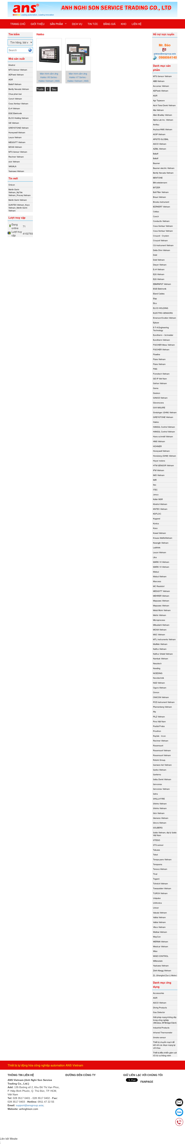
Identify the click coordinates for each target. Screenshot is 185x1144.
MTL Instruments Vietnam (164, 639)
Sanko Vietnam (159, 769)
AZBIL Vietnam (159, 148)
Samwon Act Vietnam (162, 764)
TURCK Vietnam (160, 893)
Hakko (156, 421)
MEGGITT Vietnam (16, 142)
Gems (155, 388)
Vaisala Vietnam (160, 912)
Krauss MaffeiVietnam (162, 537)
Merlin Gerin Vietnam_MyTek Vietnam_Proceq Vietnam (19, 192)
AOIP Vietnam (159, 134)
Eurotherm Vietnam (161, 339)
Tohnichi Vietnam (160, 883)
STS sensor (158, 844)
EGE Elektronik (15, 113)
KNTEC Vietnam (160, 508)
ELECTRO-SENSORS (163, 312)
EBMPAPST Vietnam (162, 283)
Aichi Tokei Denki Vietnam (164, 105)
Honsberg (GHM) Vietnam (164, 455)
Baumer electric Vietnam (163, 168)
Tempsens (157, 864)
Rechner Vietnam (16, 156)
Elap (155, 298)
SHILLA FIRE (159, 798)
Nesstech (157, 663)
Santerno (157, 774)
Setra (155, 793)
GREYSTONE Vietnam (18, 127)
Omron (156, 692)
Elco (155, 303)
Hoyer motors (159, 460)
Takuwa (156, 849)
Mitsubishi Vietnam (161, 624)
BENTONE (158, 177)
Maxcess (157, 581)
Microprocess (159, 619)
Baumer (156, 163)
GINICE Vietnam (160, 397)
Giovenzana (158, 402)
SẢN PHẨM (56, 24)
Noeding (156, 668)
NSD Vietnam (159, 682)
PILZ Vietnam (159, 716)
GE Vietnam (13, 122)
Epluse (156, 322)
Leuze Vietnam (14, 137)
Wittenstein (158, 960)
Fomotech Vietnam (161, 373)
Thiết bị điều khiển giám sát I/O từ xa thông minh (165, 1054)
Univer (156, 907)
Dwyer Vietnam (159, 264)
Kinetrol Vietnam (160, 504)
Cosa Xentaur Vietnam (18, 103)
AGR (10, 79)
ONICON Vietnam (161, 697)
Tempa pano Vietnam (162, 859)
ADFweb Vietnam (16, 74)
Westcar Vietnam (160, 946)
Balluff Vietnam (14, 84)
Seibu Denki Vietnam (162, 779)
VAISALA (12, 166)
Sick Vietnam (158, 813)
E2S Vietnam (158, 274)
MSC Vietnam (159, 634)
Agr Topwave (159, 100)
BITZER (156, 187)
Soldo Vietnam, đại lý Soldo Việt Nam (165, 834)
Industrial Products (161, 1027)
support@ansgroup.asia (29, 1105)
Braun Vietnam (159, 196)
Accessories (158, 993)
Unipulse (157, 898)
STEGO (156, 840)
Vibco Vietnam (159, 927)
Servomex (157, 784)
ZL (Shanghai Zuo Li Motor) (165, 975)
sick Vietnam (14, 161)
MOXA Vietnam (15, 146)
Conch (156, 216)
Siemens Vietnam (160, 817)
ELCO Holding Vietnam (18, 117)
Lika (155, 557)
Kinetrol (11, 64)
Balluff (155, 153)
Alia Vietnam (158, 110)
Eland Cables (159, 293)
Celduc (156, 211)
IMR (155, 479)
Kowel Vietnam (159, 532)
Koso (155, 528)
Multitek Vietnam (160, 644)
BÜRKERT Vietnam (161, 206)
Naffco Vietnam (159, 648)
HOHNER (157, 446)
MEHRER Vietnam (161, 595)
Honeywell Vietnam (16, 132)
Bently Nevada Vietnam (18, 89)
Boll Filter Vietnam (161, 192)
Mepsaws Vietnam (161, 600)
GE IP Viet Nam (160, 378)
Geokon (156, 393)
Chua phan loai (14, 93)
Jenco (155, 494)
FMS (155, 368)
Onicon (11, 184)
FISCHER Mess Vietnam (164, 344)
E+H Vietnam (14, 108)
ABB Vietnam (158, 81)
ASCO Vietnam (159, 143)
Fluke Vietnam (159, 359)
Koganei (156, 518)
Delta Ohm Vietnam (161, 250)
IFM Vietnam (158, 470)
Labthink (156, 547)
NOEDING (157, 673)
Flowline (156, 354)
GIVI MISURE (159, 407)
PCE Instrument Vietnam (164, 702)
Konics (156, 523)
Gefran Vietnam (160, 383)
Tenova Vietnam (160, 868)
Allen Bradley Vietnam (162, 114)
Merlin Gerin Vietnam (17, 199)
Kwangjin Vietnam (160, 542)
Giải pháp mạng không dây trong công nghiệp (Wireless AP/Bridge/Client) (165, 1020)
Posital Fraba (159, 726)
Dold (155, 254)
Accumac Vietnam (161, 85)
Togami (156, 878)
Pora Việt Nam (159, 721)
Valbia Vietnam (159, 917)
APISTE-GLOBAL (161, 139)
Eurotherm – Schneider (163, 334)
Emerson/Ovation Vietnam (164, 317)
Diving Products (160, 1007)
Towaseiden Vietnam (162, 888)
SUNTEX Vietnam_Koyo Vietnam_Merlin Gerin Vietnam (19, 207)
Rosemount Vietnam (162, 750)
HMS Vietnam (159, 441)
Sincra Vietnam (159, 822)
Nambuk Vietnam (160, 658)
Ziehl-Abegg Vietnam (162, 970)
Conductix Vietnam (161, 221)
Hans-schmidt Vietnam (163, 436)
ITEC (155, 489)
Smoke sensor (159, 1037)
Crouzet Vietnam (160, 240)
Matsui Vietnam (159, 576)
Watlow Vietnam (160, 931)
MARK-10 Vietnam (161, 561)
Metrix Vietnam (159, 615)
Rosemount (158, 745)
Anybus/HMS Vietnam (162, 129)
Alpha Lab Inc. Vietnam (163, 119)
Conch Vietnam (15, 98)
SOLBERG (158, 827)
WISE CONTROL (160, 955)
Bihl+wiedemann (160, 182)
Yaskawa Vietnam (16, 171)
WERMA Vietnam (160, 941)
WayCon (157, 936)
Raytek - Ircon (159, 735)
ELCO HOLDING (160, 308)
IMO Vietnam (158, 475)
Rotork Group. (159, 759)
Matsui (156, 571)
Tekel (155, 854)
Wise (155, 951)
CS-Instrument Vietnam (163, 245)
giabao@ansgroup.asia (165, 53)
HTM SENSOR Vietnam (163, 465)
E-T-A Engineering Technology (161, 329)
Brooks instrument (161, 201)
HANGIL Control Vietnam (164, 426)
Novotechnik (158, 677)
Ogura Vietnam (159, 687)
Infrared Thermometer (162, 1032)
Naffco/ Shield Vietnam (163, 653)
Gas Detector (159, 1012)
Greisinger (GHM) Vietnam (165, 412)
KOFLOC (157, 513)
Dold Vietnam (159, 259)
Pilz (154, 711)
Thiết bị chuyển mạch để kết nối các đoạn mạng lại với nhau (164, 1045)
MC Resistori (158, 586)
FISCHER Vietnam (161, 349)
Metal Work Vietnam (162, 610)
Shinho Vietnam (160, 803)
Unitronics (157, 902)
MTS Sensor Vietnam (17, 69)
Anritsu (156, 124)
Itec (154, 484)
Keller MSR (158, 499)
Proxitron (157, 731)
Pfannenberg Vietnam (162, 706)
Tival (155, 873)
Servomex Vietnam (161, 788)
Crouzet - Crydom (161, 235)
